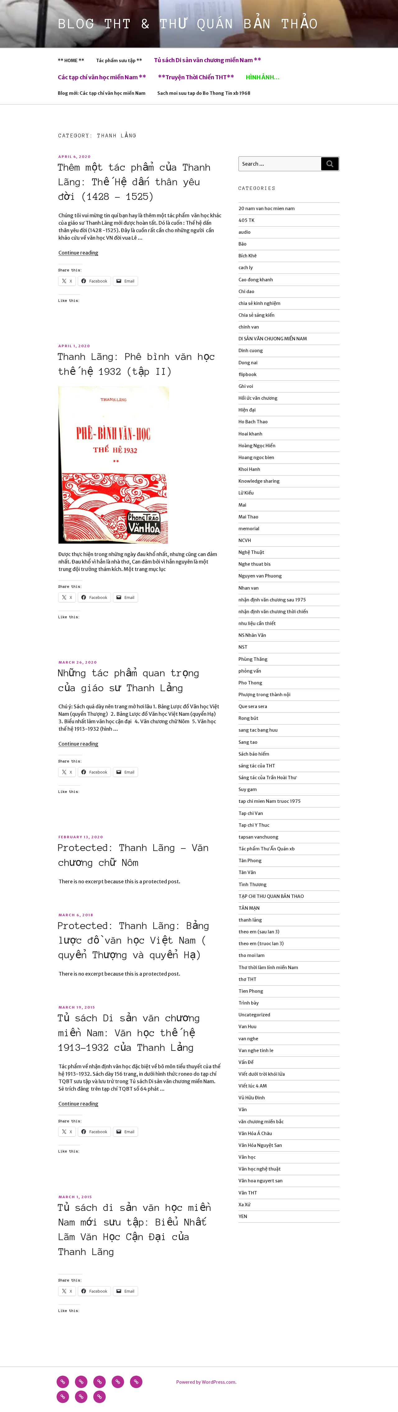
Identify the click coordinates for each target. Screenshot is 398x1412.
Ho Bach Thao (253, 422)
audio (244, 232)
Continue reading (78, 253)
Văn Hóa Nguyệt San (260, 1145)
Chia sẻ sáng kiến (256, 315)
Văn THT (247, 1193)
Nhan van (248, 588)
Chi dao (246, 291)
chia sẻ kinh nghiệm (259, 303)
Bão (242, 244)
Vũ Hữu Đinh (251, 1098)
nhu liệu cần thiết (257, 623)
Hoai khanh (250, 434)
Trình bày (248, 1003)
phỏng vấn (249, 671)
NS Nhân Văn (252, 635)
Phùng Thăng (252, 659)
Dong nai (247, 363)
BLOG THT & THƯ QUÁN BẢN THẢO (188, 23)
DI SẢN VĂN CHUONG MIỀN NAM (272, 339)
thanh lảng (250, 920)
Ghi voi (245, 386)
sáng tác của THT (256, 766)
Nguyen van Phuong (260, 576)
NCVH (244, 540)
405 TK (246, 220)
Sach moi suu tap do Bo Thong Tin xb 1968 (203, 93)
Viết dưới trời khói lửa (261, 1074)
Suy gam (247, 789)
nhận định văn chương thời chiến (273, 611)
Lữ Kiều (246, 493)
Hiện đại (247, 410)
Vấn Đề (245, 1062)
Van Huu (247, 1026)
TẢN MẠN (249, 908)
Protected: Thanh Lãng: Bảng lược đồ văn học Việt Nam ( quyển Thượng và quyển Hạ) (134, 940)
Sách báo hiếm (253, 754)
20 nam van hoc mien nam (266, 208)
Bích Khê (247, 256)
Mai (242, 505)
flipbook (247, 374)
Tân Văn (247, 872)
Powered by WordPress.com (205, 1382)
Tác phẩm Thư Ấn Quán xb (266, 849)
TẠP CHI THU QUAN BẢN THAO (271, 896)
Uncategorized (254, 1015)
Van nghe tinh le (255, 1050)
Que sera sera (252, 706)
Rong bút (248, 718)
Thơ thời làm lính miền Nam (268, 967)
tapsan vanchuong (258, 837)
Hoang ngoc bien (256, 457)
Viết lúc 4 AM (252, 1086)
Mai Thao (248, 517)
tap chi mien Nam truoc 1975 (269, 801)
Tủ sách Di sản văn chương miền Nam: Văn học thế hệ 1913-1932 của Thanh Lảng (129, 1033)
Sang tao (247, 742)
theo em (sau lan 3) (259, 932)
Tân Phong (249, 860)
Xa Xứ (244, 1204)
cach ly (245, 267)
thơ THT (247, 979)
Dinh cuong (250, 350)
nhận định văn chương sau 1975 (272, 600)
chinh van (248, 327)
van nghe (248, 1039)
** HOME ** (71, 60)
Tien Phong (250, 991)
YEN (242, 1216)
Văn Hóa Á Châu (255, 1133)
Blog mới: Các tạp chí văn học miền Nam (102, 93)
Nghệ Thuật (251, 552)
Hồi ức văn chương (257, 398)
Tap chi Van (250, 813)
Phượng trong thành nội (264, 694)
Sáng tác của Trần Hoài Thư (267, 777)
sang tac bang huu (258, 730)
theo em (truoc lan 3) (261, 943)
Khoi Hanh (249, 469)
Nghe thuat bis (254, 564)
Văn (242, 1109)
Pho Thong (250, 683)
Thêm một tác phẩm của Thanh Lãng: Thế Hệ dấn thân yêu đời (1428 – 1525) (134, 182)
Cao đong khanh (255, 280)
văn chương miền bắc (261, 1122)
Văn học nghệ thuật (259, 1169)
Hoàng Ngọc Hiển (256, 445)
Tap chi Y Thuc (253, 825)
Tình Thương (252, 884)
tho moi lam (251, 955)
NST (243, 647)
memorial (248, 528)
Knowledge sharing (259, 481)
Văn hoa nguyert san (260, 1181)
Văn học (247, 1157)
